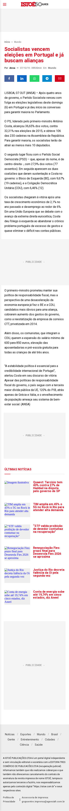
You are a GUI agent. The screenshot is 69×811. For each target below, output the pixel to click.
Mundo (17, 42)
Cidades (50, 739)
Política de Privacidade (9, 799)
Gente (11, 739)
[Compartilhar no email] (60, 78)
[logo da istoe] (34, 4)
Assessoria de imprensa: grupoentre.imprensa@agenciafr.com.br (43, 799)
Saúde (39, 744)
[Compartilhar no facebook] (9, 78)
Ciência (24, 744)
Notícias (10, 734)
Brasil (54, 734)
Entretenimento (30, 739)
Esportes (25, 734)
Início (7, 42)
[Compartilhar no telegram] (47, 78)
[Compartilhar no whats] (34, 78)
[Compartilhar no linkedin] (22, 78)
